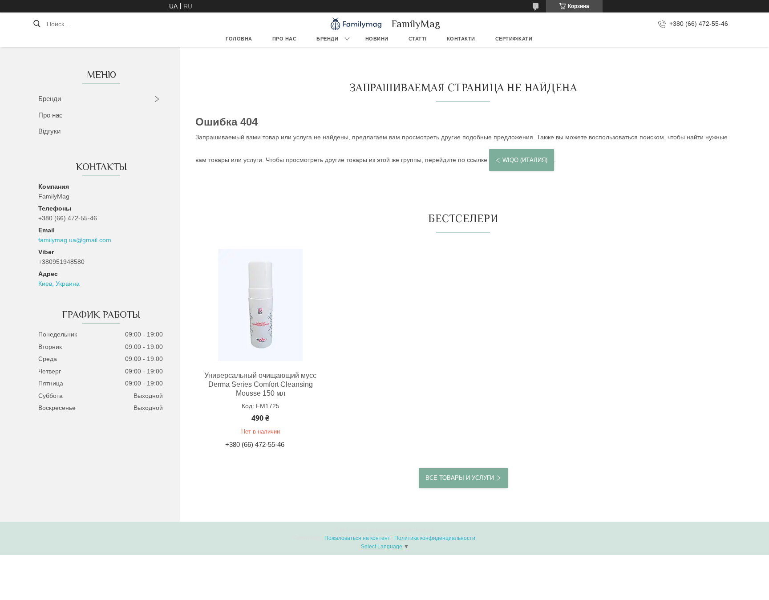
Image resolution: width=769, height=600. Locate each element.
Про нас (284, 38)
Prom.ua (423, 530)
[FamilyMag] (356, 24)
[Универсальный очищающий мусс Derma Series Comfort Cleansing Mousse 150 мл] (260, 304)
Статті (418, 38)
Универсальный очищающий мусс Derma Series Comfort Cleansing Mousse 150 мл (260, 384)
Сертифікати (514, 38)
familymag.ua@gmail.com (74, 239)
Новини (377, 38)
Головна (239, 38)
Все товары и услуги (459, 477)
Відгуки (49, 131)
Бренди (327, 38)
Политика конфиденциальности (434, 538)
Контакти (461, 38)
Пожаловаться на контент (357, 538)
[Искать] (37, 24)
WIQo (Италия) (524, 160)
